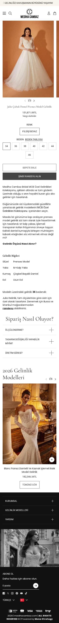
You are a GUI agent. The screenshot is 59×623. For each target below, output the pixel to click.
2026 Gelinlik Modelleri (17, 374)
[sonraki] (34, 101)
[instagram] (12, 593)
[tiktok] (26, 593)
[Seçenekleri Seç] (51, 459)
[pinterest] (17, 593)
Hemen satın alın (30, 176)
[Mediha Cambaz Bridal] (30, 13)
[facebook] (4, 593)
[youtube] (21, 593)
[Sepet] (54, 13)
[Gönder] (35, 585)
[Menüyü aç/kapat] (4, 13)
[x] (8, 593)
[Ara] (10, 13)
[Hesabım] (48, 13)
